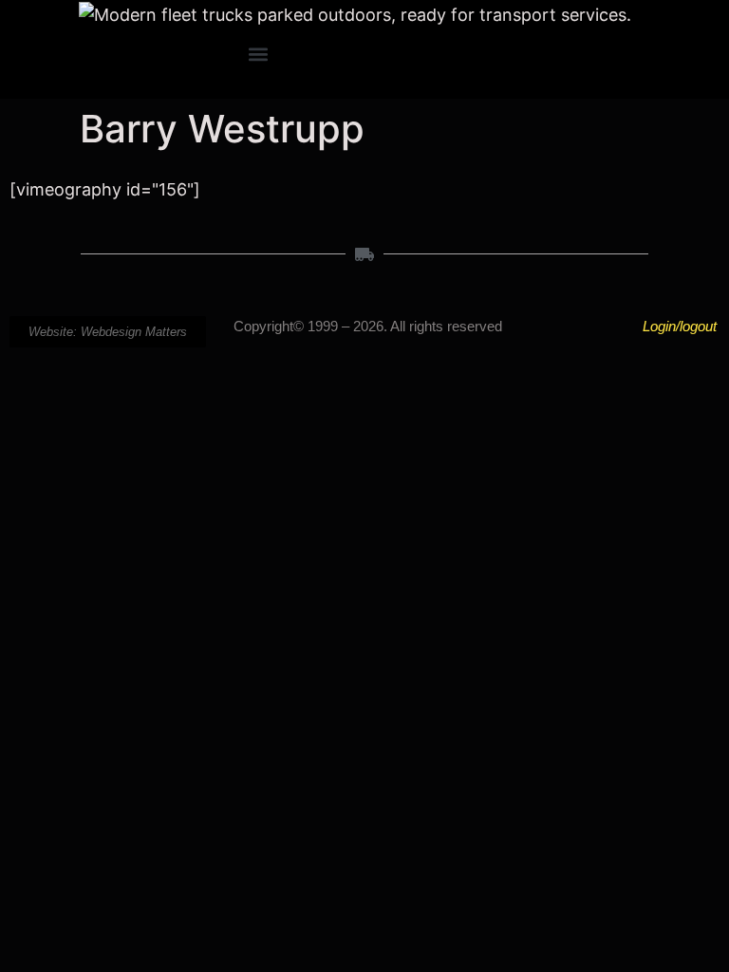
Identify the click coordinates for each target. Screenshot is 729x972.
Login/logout (680, 326)
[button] (257, 54)
